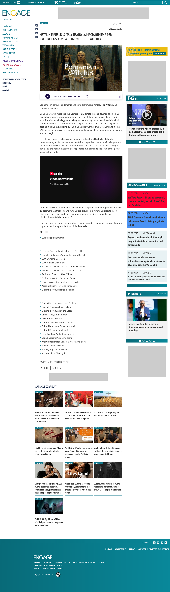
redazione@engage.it (52, 565)
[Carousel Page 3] (147, 142)
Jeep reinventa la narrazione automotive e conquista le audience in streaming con (146, 261)
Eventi (5, 57)
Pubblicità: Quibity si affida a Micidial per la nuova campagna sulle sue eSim (49, 522)
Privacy (132, 549)
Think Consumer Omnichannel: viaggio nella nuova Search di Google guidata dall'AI (146, 221)
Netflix (45, 368)
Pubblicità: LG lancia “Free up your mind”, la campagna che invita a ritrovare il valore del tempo (78, 488)
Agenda (5, 89)
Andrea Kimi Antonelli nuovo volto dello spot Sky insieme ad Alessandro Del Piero (108, 450)
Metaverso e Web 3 (11, 64)
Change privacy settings (159, 549)
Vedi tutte (158, 294)
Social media (8, 53)
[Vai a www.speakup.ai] (119, 96)
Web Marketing (10, 30)
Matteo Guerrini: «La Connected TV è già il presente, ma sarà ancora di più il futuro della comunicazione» (146, 132)
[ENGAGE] (16, 13)
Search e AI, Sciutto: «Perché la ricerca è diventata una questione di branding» (146, 327)
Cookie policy (120, 549)
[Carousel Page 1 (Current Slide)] (140, 142)
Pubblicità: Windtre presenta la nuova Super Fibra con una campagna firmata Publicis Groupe (78, 452)
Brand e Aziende (10, 37)
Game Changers (10, 72)
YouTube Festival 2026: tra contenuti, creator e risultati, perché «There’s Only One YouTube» (146, 201)
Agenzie (6, 33)
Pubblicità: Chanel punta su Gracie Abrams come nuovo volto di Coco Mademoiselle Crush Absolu (47, 417)
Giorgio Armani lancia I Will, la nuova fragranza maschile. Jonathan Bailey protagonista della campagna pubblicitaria (48, 488)
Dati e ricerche (10, 49)
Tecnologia (8, 45)
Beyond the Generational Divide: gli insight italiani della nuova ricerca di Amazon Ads (145, 241)
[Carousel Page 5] (154, 142)
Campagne (7, 26)
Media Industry (10, 41)
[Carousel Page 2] (143, 142)
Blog (4, 86)
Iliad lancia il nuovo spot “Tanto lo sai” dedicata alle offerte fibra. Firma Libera (49, 450)
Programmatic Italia (12, 60)
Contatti (142, 549)
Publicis (56, 368)
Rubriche (6, 82)
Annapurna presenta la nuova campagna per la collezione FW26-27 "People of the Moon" (108, 486)
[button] (166, 2)
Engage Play (8, 68)
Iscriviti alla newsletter (14, 79)
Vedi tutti (158, 98)
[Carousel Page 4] (150, 142)
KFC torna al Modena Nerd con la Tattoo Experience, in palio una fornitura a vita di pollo (78, 415)
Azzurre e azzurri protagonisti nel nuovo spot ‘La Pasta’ (107, 414)
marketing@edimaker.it (53, 568)
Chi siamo (108, 549)
